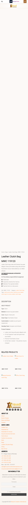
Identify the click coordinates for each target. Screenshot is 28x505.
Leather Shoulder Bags (7, 444)
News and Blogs (5, 420)
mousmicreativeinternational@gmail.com (11, 469)
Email (14, 486)
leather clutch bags (16, 294)
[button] (2, 1)
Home (2, 252)
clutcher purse (16, 292)
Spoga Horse (16, 1)
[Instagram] (10, 410)
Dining (2, 446)
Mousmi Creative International (18, 501)
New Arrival (4, 448)
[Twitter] (13, 410)
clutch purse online (8, 292)
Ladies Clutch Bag (13, 252)
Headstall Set (4, 429)
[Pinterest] (18, 410)
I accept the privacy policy (15, 491)
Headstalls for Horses (6, 431)
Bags (6, 252)
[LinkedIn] (15, 410)
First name (14, 481)
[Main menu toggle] (25, 1)
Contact (3, 422)
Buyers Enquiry (5, 418)
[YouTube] (21, 410)
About (2, 416)
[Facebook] (7, 410)
